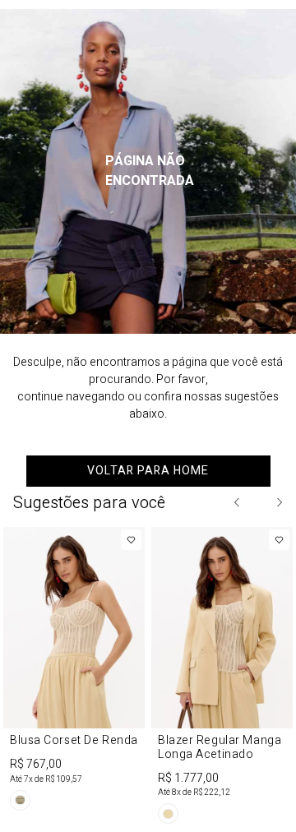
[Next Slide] (279, 502)
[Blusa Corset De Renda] (74, 671)
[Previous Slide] (237, 502)
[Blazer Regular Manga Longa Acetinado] (222, 678)
